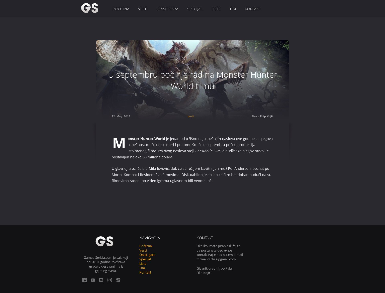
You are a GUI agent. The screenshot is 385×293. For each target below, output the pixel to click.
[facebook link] (84, 280)
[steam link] (118, 280)
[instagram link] (109, 280)
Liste (216, 8)
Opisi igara (167, 8)
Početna (120, 8)
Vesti (143, 8)
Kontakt (253, 8)
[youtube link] (93, 280)
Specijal (195, 8)
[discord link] (101, 280)
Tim (233, 8)
